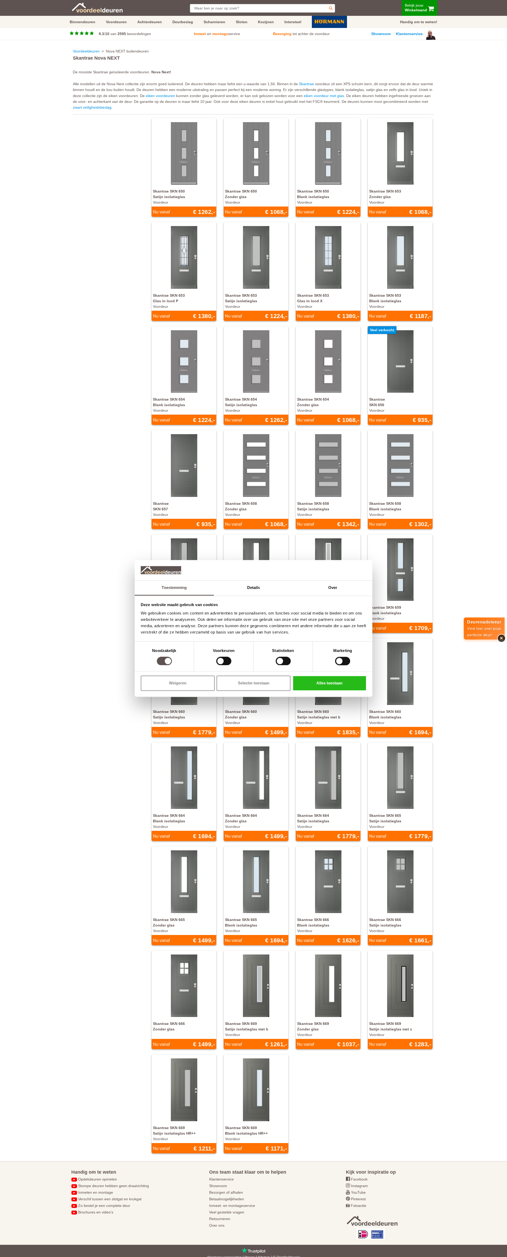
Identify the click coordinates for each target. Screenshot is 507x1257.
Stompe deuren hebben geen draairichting (113, 1186)
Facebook (359, 1179)
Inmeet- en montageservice (232, 1205)
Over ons (216, 1225)
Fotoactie (358, 1205)
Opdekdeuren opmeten (97, 1179)
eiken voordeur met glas (324, 96)
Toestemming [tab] (174, 587)
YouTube (358, 1192)
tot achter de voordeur (301, 34)
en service (217, 34)
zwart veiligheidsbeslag (92, 107)
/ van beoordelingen (125, 34)
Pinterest (358, 1199)
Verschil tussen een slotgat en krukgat (110, 1199)
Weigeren (177, 683)
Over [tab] (332, 587)
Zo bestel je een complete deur (104, 1205)
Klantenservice (409, 34)
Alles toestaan (329, 683)
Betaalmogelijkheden (226, 1199)
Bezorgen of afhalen (226, 1192)
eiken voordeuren (160, 96)
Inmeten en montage (95, 1192)
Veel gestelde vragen (226, 1212)
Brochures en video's (95, 1212)
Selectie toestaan (253, 683)
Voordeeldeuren (86, 51)
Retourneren (219, 1219)
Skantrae (306, 84)
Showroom (381, 34)
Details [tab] (253, 587)
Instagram (359, 1186)
